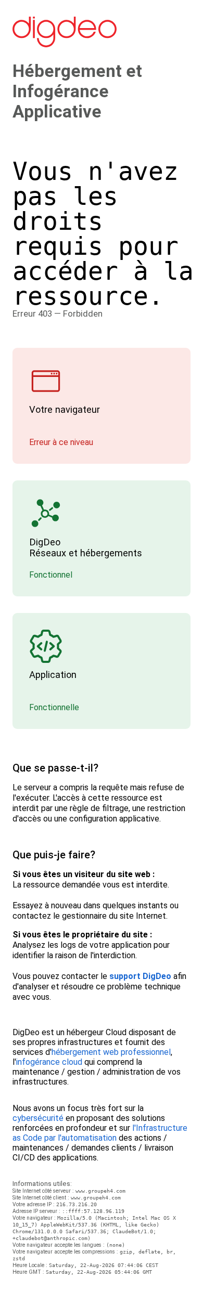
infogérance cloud (49, 1062)
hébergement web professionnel (111, 1052)
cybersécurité (38, 1118)
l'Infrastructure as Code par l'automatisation (99, 1133)
